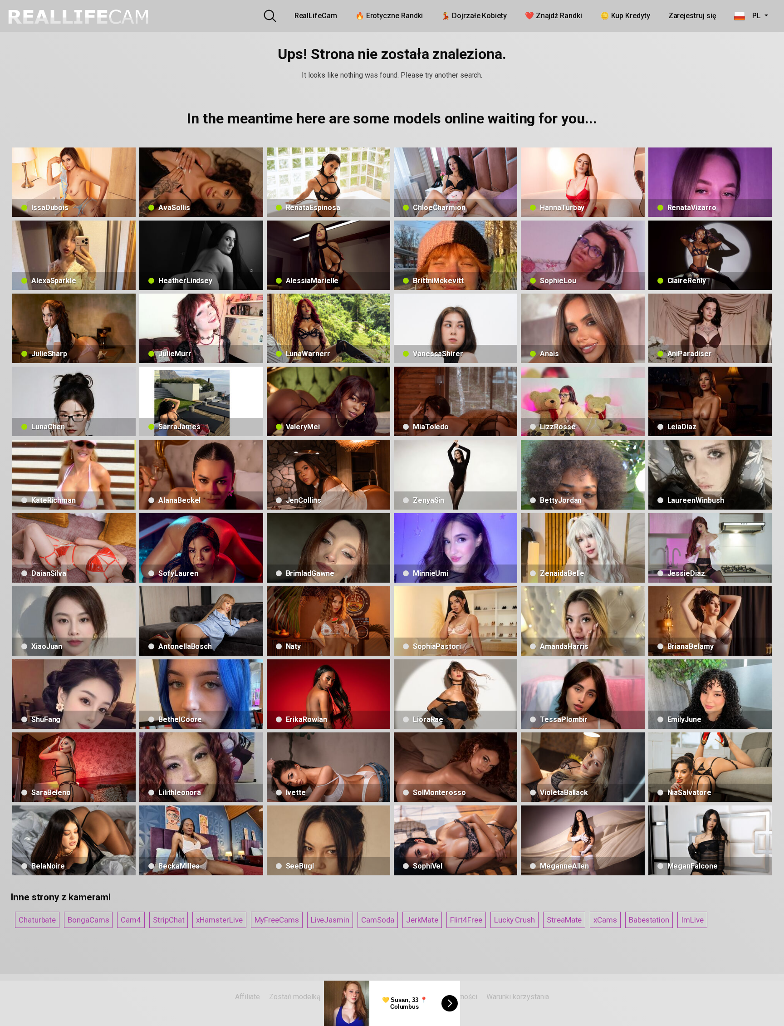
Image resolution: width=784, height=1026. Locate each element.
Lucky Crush (514, 919)
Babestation (649, 919)
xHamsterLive (219, 919)
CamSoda (377, 919)
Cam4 (131, 919)
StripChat (168, 919)
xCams (605, 919)
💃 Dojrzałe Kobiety (474, 15)
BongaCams (88, 919)
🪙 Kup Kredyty (625, 15)
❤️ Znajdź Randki (553, 15)
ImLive (692, 919)
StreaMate (564, 919)
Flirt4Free (466, 919)
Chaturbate (37, 919)
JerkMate (422, 919)
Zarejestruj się (692, 15)
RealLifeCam (315, 15)
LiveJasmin (330, 919)
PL (753, 15)
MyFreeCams (277, 919)
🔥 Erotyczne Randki (389, 15)
